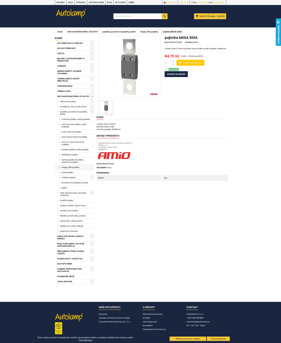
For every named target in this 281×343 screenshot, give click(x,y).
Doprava (103, 314)
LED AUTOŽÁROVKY (66, 48)
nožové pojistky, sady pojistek (76, 119)
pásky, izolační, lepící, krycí (73, 205)
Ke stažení (120, 2)
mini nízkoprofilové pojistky (74, 137)
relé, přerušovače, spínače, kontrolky (73, 194)
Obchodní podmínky (152, 314)
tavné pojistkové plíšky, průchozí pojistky (73, 161)
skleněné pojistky (70, 154)
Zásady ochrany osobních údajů (114, 317)
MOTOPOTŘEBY (64, 263)
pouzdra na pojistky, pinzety (75, 182)
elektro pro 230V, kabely (71, 226)
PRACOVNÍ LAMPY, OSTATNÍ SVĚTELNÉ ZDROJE (70, 244)
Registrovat (218, 2)
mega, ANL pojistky (70, 167)
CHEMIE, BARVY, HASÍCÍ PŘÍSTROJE (68, 79)
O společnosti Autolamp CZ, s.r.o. (114, 321)
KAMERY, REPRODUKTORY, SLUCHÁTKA (69, 270)
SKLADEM (101, 167)
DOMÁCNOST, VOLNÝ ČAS (70, 258)
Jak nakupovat (150, 321)
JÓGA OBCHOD (64, 281)
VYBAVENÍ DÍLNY (65, 86)
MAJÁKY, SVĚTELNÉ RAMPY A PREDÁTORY (70, 59)
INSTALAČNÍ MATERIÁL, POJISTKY (73, 96)
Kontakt (146, 317)
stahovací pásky (68, 101)
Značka (189, 42)
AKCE (70, 2)
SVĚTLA (60, 53)
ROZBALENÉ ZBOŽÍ (65, 276)
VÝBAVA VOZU (64, 91)
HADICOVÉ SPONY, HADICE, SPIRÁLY (70, 237)
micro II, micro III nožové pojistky (73, 143)
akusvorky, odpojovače (71, 220)
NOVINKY (60, 2)
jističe (64, 187)
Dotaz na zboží (176, 74)
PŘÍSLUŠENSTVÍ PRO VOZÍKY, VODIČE (70, 252)
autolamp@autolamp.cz (198, 321)
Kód (167, 42)
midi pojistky (67, 172)
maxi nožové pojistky (71, 131)
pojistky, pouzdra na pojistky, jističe (73, 112)
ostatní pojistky (69, 177)
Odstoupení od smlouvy (154, 329)
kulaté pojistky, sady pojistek (75, 149)
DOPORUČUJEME (96, 2)
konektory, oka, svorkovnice (73, 106)
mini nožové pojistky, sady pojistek (74, 125)
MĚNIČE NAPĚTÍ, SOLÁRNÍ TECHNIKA (69, 72)
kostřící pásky (66, 200)
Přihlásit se (203, 2)
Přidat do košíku (190, 62)
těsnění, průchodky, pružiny (73, 215)
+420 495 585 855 (195, 317)
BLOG (109, 2)
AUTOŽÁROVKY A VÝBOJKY (70, 43)
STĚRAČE (61, 66)
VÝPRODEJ (81, 2)
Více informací (85, 340)
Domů (58, 38)
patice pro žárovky (69, 231)
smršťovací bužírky (69, 210)
